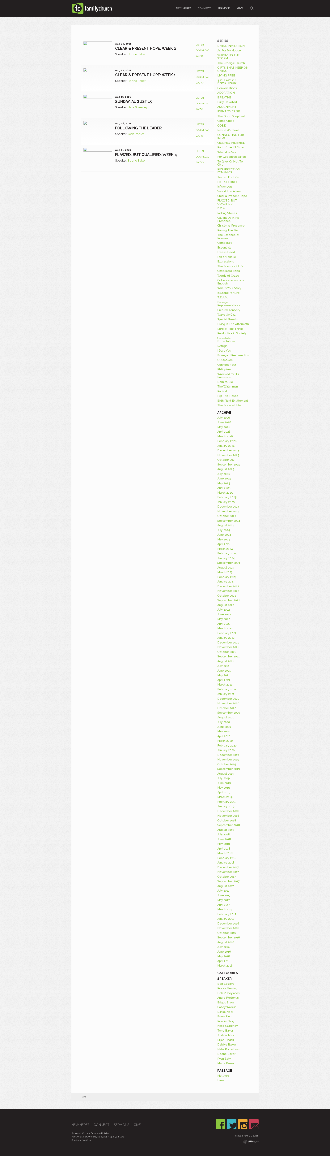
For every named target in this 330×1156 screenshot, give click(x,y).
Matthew (223, 1075)
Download (202, 50)
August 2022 (225, 605)
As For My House (229, 50)
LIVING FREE (226, 75)
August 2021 (225, 661)
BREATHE (224, 97)
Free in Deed (226, 252)
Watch (200, 56)
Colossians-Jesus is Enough (230, 282)
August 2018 (225, 830)
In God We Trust (228, 130)
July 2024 (223, 530)
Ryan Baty (224, 1058)
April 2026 (224, 431)
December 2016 (228, 923)
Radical (222, 391)
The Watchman (227, 386)
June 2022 (224, 614)
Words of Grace (228, 275)
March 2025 (225, 492)
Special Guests (227, 319)
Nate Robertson (228, 1049)
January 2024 (226, 558)
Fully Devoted (227, 102)
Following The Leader (138, 128)
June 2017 (224, 895)
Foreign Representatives (228, 304)
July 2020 (223, 722)
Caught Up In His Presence (228, 219)
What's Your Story (229, 288)
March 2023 (225, 572)
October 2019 (226, 764)
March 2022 (225, 628)
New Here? (183, 8)
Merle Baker (225, 1063)
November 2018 (228, 815)
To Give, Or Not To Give (230, 163)
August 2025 (225, 469)
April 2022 (223, 624)
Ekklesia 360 (251, 1142)
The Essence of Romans (228, 236)
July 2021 (223, 666)
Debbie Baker (226, 1044)
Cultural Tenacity (228, 310)
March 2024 (225, 549)
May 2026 (223, 427)
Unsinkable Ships (228, 271)
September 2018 (228, 825)
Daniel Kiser (225, 1012)
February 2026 (227, 441)
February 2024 (227, 553)
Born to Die (225, 382)
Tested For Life (228, 177)
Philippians (224, 369)
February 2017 (226, 914)
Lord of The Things (230, 329)
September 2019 (228, 769)
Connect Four (226, 364)
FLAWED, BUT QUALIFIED (227, 202)
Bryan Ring (224, 1016)
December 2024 (228, 506)
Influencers (225, 186)
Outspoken (225, 360)
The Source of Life (230, 266)
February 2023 (226, 577)
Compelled (224, 243)
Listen (200, 44)
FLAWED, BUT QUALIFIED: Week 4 (146, 154)
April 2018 (223, 848)
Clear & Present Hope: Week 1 (145, 75)
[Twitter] (231, 1124)
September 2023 (228, 563)
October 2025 (226, 459)
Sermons (224, 8)
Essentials (224, 247)
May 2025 (223, 483)
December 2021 (228, 642)
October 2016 (226, 933)
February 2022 (226, 633)
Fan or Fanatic (226, 257)
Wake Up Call (226, 314)
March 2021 (224, 684)
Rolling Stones (227, 213)
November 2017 (228, 872)
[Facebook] (220, 1124)
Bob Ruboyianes (228, 993)
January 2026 (226, 446)
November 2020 (228, 703)
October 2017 (226, 876)
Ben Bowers (225, 983)
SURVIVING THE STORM (228, 57)
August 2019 (225, 773)
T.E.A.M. (222, 297)
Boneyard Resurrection (233, 355)
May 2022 (223, 619)
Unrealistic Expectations (226, 339)
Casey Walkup (226, 1007)
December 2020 (228, 698)
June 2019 (224, 783)
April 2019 (223, 792)
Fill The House (227, 182)
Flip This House (228, 396)
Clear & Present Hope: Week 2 (145, 48)
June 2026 (224, 422)
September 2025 (228, 464)
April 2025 (224, 488)
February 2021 (226, 689)
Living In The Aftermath (233, 324)
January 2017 (225, 918)
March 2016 (225, 965)
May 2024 (223, 539)
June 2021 (224, 670)
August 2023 (225, 567)
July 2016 (223, 947)
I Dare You (224, 350)
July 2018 (223, 834)
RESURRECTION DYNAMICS (228, 171)
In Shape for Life (228, 293)
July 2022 (223, 609)
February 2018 (226, 858)
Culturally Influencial (231, 143)
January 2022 (226, 637)
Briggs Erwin (225, 1002)
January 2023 (226, 581)
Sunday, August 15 (133, 101)
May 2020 (223, 731)
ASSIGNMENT (227, 107)
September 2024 (228, 520)
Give (240, 8)
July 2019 (223, 778)
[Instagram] (242, 1124)
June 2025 (224, 478)
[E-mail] (254, 1124)
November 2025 (228, 455)
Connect (204, 8)
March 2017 (224, 909)
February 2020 (227, 745)
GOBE (221, 125)
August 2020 (225, 717)
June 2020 (224, 727)
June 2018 (224, 839)
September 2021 (228, 656)
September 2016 (228, 937)
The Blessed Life (229, 405)
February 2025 (227, 497)
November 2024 (228, 511)
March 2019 (225, 797)
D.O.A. (221, 208)
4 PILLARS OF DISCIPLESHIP (227, 82)
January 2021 (225, 694)
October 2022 (226, 595)
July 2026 (223, 417)
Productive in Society (232, 333)
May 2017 (223, 900)
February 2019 (226, 801)
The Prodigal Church (231, 63)
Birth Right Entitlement (232, 400)
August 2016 (225, 942)
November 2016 (228, 928)
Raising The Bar (227, 230)
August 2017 (225, 886)
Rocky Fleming (227, 988)
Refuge (222, 346)
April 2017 (223, 905)
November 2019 (228, 759)
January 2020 (226, 750)
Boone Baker (137, 54)
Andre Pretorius (228, 997)
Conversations (227, 88)
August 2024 (225, 525)
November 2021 (228, 647)
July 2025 (223, 474)
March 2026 (225, 436)
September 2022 (228, 600)
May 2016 (223, 956)
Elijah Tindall (225, 1040)
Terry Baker (225, 1030)
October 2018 (226, 820)
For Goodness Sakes (231, 156)
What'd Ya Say (226, 152)
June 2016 (224, 951)
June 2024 (224, 534)
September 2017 (228, 881)
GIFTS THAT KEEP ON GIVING (232, 69)
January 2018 (226, 862)
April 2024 (224, 544)
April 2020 (224, 736)
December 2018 (228, 811)
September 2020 (228, 712)
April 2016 (223, 961)
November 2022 (228, 591)
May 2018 (223, 844)
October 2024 (226, 516)
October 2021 (226, 652)
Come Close (225, 121)
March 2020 (225, 741)
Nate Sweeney (137, 107)
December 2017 (228, 867)
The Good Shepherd (231, 116)
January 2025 (226, 502)
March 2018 (225, 853)
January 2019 (226, 806)
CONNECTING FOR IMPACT (230, 136)
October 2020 (226, 708)
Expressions (225, 261)
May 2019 (223, 787)
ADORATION (226, 92)
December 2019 (228, 755)
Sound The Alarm (229, 191)
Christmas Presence (231, 225)
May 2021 (223, 675)
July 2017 (223, 890)
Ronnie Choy (225, 1021)
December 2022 (228, 586)
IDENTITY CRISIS (228, 111)
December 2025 (228, 450)
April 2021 (223, 680)
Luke (220, 1080)
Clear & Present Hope (232, 196)
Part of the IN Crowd (231, 147)
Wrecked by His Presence (228, 375)
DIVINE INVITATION (231, 46)
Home (84, 1097)
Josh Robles (136, 134)
